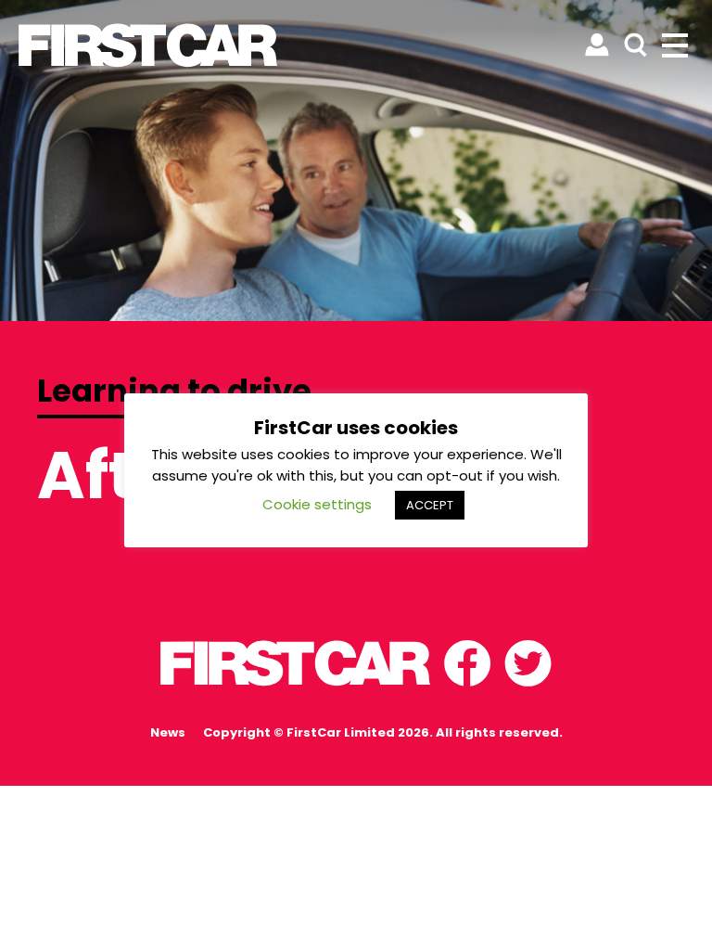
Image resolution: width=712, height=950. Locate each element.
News (167, 732)
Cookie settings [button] (317, 504)
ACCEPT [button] (429, 505)
